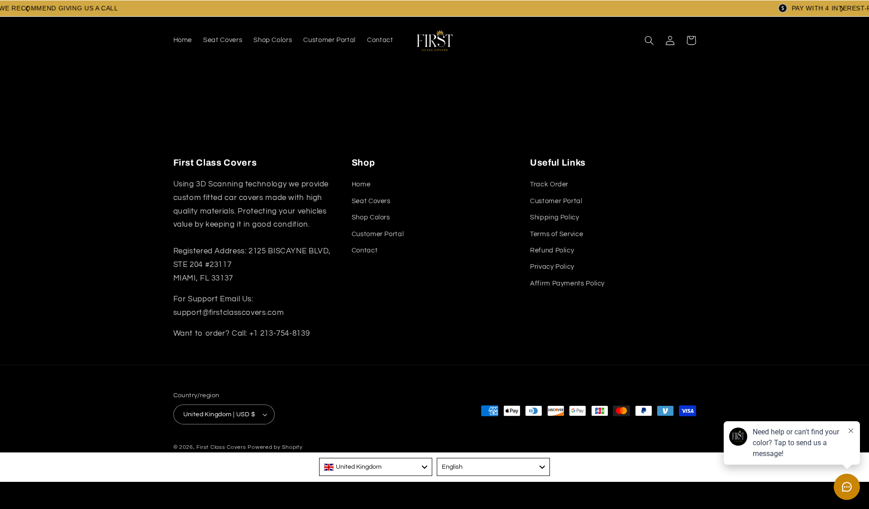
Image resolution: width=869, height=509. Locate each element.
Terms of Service (556, 234)
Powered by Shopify (275, 447)
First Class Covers (221, 447)
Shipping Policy (554, 217)
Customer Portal (378, 234)
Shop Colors (371, 217)
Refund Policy (552, 250)
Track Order (549, 184)
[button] (649, 40)
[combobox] (375, 467)
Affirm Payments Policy (567, 283)
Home (361, 184)
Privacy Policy (552, 267)
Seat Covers (371, 201)
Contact (364, 250)
